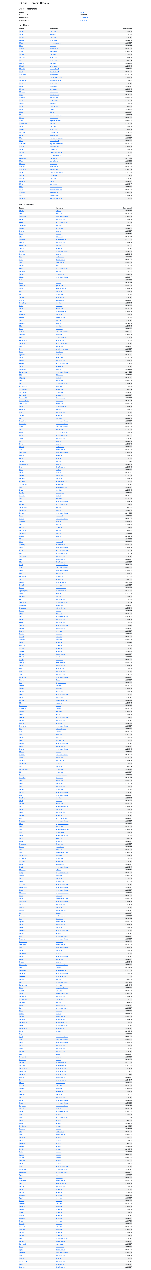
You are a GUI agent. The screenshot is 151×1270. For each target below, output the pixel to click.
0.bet (20, 1054)
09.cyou (21, 49)
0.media (21, 1201)
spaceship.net (54, 69)
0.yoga (21, 950)
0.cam (21, 1123)
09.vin (21, 190)
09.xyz (21, 155)
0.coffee (21, 792)
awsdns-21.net (60, 1083)
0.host (21, 1140)
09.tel (21, 109)
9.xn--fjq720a (23, 404)
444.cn (52, 181)
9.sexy (21, 412)
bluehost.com (60, 228)
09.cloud (22, 57)
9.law (21, 418)
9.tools (21, 438)
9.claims (21, 527)
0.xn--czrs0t (22, 861)
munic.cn (58, 470)
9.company (22, 343)
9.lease (21, 539)
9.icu (20, 346)
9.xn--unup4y (23, 484)
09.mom (21, 149)
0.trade (21, 907)
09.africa (22, 132)
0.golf (21, 867)
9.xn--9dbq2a (23, 392)
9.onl (20, 683)
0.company (22, 821)
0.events (21, 723)
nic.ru (52, 109)
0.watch (21, 1215)
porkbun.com (54, 98)
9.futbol (21, 536)
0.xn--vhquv (22, 945)
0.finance (22, 760)
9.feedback (22, 605)
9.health (21, 657)
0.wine (21, 781)
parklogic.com (60, 576)
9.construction (23, 464)
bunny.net (59, 841)
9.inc (20, 553)
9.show (21, 415)
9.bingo (21, 654)
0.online (21, 1149)
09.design (22, 54)
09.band (21, 31)
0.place (21, 1232)
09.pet (21, 121)
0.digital (21, 956)
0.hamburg (22, 870)
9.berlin (21, 211)
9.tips (21, 435)
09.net (21, 83)
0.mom (21, 1146)
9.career (21, 228)
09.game (22, 181)
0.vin (20, 1166)
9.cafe (21, 619)
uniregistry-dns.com (62, 806)
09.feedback (23, 167)
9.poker (21, 628)
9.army (21, 593)
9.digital (21, 493)
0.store (21, 1112)
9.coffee (21, 634)
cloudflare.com (54, 95)
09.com (21, 86)
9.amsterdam (23, 386)
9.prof (21, 570)
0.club (21, 758)
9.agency (22, 481)
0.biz (20, 703)
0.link (21, 1097)
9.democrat (22, 245)
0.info (21, 896)
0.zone (21, 959)
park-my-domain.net (56, 152)
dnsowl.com (54, 161)
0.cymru (21, 711)
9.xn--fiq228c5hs (24, 401)
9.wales (21, 300)
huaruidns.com (60, 663)
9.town (21, 473)
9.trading (22, 645)
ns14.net (58, 211)
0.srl (20, 913)
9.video (21, 455)
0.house (21, 1235)
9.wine (21, 668)
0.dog (21, 841)
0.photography (23, 1068)
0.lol (20, 806)
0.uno (21, 1031)
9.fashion (22, 314)
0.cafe (21, 1005)
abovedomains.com (56, 80)
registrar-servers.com (56, 138)
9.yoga (21, 490)
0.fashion (22, 798)
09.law (21, 100)
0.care (21, 697)
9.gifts (21, 441)
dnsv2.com (59, 306)
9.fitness (21, 504)
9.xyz (20, 487)
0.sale (21, 1212)
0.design (21, 749)
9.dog (21, 366)
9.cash (21, 547)
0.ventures (22, 916)
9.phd (21, 565)
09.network (22, 80)
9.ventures (22, 452)
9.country (22, 545)
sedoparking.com (61, 608)
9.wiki (21, 306)
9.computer (22, 608)
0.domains (22, 844)
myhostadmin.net (55, 43)
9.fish (21, 288)
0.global (21, 737)
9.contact (22, 640)
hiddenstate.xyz (60, 545)
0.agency (22, 939)
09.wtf (21, 72)
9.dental (21, 519)
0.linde (21, 801)
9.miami (21, 476)
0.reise (21, 1008)
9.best (21, 214)
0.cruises (22, 1002)
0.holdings (22, 1172)
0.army (21, 1080)
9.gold (21, 406)
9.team (21, 432)
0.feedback (22, 1169)
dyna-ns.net (53, 164)
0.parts (21, 1198)
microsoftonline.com (62, 994)
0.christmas (22, 1126)
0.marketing (23, 887)
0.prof (21, 1042)
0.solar (21, 1045)
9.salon (21, 582)
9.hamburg (22, 409)
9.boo (21, 614)
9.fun (20, 674)
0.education (22, 996)
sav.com (58, 225)
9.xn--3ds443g (23, 389)
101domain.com (61, 288)
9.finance (22, 286)
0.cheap (21, 700)
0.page (21, 881)
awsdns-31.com (60, 740)
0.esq (21, 1040)
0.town (21, 1048)
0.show (21, 876)
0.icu (20, 827)
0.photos (22, 1253)
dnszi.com (53, 31)
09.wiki (21, 63)
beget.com (53, 51)
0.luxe (21, 838)
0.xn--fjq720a (23, 999)
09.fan (21, 187)
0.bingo (21, 1241)
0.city (21, 818)
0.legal (21, 1264)
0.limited (22, 1204)
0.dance (21, 1221)
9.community (23, 340)
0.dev (21, 852)
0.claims (21, 1086)
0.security (22, 1267)
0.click (21, 1238)
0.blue (21, 1189)
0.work (21, 783)
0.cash (21, 694)
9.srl (20, 450)
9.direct (21, 637)
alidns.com (53, 34)
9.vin (20, 501)
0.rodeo (21, 847)
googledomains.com (62, 481)
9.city (21, 337)
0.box (21, 1091)
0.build (21, 1163)
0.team (21, 899)
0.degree (21, 1088)
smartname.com (61, 240)
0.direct (21, 1192)
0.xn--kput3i (22, 1244)
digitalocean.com (61, 683)
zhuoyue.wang (60, 398)
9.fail (20, 257)
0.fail (20, 729)
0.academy (22, 1103)
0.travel (21, 910)
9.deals (21, 332)
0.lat (20, 1132)
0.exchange (22, 726)
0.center (21, 717)
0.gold (21, 864)
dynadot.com (60, 274)
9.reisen (21, 588)
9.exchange (22, 602)
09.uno (21, 112)
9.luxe (21, 358)
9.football (22, 680)
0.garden (22, 973)
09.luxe (21, 89)
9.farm (21, 542)
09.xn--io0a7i (23, 123)
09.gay (21, 95)
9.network (22, 334)
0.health (21, 743)
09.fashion (22, 75)
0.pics (21, 835)
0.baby (21, 1120)
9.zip (20, 559)
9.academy (22, 216)
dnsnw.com (59, 389)
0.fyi (20, 735)
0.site (21, 1152)
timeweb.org (59, 1178)
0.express (22, 1229)
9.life (20, 375)
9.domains (22, 369)
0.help (21, 746)
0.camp (21, 688)
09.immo (22, 164)
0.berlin (21, 686)
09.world (22, 69)
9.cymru (21, 242)
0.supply (21, 1224)
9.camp (21, 222)
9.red (20, 617)
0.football (22, 1258)
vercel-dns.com (60, 760)
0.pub (21, 1175)
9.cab (21, 219)
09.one (82, 12)
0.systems (22, 1106)
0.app (21, 890)
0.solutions (22, 884)
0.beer (21, 809)
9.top (20, 499)
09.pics (21, 152)
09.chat (21, 43)
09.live (21, 77)
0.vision (21, 1109)
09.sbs (21, 141)
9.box (21, 599)
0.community (23, 1028)
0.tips (21, 904)
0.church (22, 755)
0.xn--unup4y (23, 942)
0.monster (22, 1143)
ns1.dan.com (84, 18)
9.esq (21, 568)
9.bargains (22, 225)
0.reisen (21, 979)
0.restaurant (23, 985)
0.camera (22, 1218)
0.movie (21, 1209)
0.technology (23, 901)
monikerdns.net (60, 916)
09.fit (20, 60)
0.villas (21, 1014)
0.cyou (21, 714)
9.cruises (22, 240)
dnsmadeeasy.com (61, 487)
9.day (21, 268)
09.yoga (21, 129)
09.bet (21, 34)
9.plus (21, 458)
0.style (21, 982)
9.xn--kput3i (22, 663)
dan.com (53, 46)
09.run (21, 135)
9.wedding (22, 303)
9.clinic (21, 280)
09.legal (21, 175)
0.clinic (21, 1077)
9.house (21, 277)
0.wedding (22, 778)
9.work (21, 309)
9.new (21, 622)
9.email (21, 251)
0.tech (21, 1117)
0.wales (21, 775)
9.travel (21, 447)
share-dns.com (60, 317)
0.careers (22, 976)
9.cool (21, 260)
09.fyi (21, 51)
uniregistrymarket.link (62, 349)
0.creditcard (22, 709)
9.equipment (23, 533)
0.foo (20, 1255)
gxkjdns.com (59, 395)
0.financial (22, 763)
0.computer (22, 1181)
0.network (22, 815)
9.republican (23, 510)
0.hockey (22, 752)
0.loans (21, 804)
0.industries (22, 893)
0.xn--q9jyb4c (23, 1261)
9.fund (21, 470)
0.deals (21, 962)
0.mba (21, 812)
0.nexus (21, 1186)
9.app (21, 427)
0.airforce (22, 1065)
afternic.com (54, 40)
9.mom (21, 363)
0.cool (21, 732)
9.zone (21, 550)
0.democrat (22, 1060)
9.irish (21, 294)
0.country (22, 1019)
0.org (20, 829)
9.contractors (23, 507)
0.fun (20, 1135)
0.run (20, 850)
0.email (21, 720)
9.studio (21, 648)
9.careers (22, 522)
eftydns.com (54, 89)
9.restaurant (23, 372)
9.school (21, 631)
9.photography (23, 591)
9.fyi (20, 263)
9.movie (21, 625)
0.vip (20, 919)
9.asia (21, 352)
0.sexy (21, 873)
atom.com (59, 320)
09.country (22, 144)
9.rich (21, 665)
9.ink (20, 429)
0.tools (21, 994)
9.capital (22, 478)
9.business (22, 576)
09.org (21, 138)
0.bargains (22, 970)
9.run (20, 381)
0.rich (21, 1247)
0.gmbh (21, 1100)
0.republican (23, 1071)
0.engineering (23, 1022)
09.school (22, 193)
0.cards (21, 933)
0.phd (21, 1037)
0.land (21, 824)
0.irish (21, 772)
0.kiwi (21, 968)
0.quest (21, 1158)
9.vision (21, 611)
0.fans (21, 1114)
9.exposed (22, 254)
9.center (21, 248)
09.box (21, 161)
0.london (22, 1137)
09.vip (21, 115)
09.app (21, 103)
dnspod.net (59, 237)
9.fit (20, 291)
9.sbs (21, 516)
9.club (21, 283)
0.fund (21, 988)
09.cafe (21, 37)
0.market (22, 1206)
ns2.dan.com (84, 20)
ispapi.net (59, 265)
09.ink (21, 106)
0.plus (21, 924)
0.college (22, 1129)
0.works (21, 1017)
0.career (21, 691)
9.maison (22, 323)
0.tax (20, 936)
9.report (21, 642)
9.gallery (21, 297)
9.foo (20, 671)
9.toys (21, 444)
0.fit (20, 766)
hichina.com (54, 49)
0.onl (20, 1178)
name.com (53, 158)
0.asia (21, 832)
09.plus (21, 118)
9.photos (22, 355)
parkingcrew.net (60, 832)
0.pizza (21, 922)
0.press (21, 1155)
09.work (21, 66)
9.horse (21, 274)
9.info (21, 579)
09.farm (21, 178)
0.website (22, 1160)
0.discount (22, 1057)
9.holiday (22, 271)
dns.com (52, 123)
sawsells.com (54, 195)
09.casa (21, 40)
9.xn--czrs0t (22, 395)
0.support (22, 1227)
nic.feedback (54, 167)
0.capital (22, 930)
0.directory (22, 953)
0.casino (21, 1094)
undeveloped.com (61, 775)
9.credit (21, 513)
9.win (21, 573)
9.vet (20, 524)
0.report (21, 1063)
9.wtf (20, 311)
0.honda (21, 1083)
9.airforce (22, 496)
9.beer (21, 326)
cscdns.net (59, 801)
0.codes (21, 789)
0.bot (20, 1183)
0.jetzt (21, 1250)
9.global (21, 265)
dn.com (58, 714)
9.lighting (22, 378)
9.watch (21, 585)
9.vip (20, 467)
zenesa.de (59, 711)
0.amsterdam (23, 855)
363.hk (52, 112)
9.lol (20, 320)
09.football (22, 169)
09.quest (22, 98)
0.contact (22, 1195)
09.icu (21, 195)
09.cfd (21, 172)
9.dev (21, 383)
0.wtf (20, 786)
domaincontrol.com (56, 77)
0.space (21, 1051)
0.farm (21, 795)
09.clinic (21, 146)
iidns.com (59, 499)
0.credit (21, 991)
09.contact (22, 158)
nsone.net (59, 703)
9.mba (21, 329)
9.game (21, 317)
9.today (21, 651)
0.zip (20, 1034)
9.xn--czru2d (23, 398)
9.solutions (22, 421)
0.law (21, 878)
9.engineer (22, 596)
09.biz (21, 46)
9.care (21, 234)
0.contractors (23, 706)
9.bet (20, 562)
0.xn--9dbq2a (23, 858)
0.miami (21, 927)
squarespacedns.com (56, 198)
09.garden (22, 92)
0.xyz (20, 947)
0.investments (23, 769)
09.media (22, 198)
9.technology (23, 556)
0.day (21, 740)
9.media (21, 360)
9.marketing (23, 424)
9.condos (22, 461)
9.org (20, 349)
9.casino (21, 231)
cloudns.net (53, 86)
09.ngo (21, 184)
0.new (21, 1025)
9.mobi (21, 660)
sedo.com (59, 386)
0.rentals (22, 1074)
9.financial (22, 677)
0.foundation (23, 965)
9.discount (22, 530)
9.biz (20, 237)
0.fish (21, 1011)
